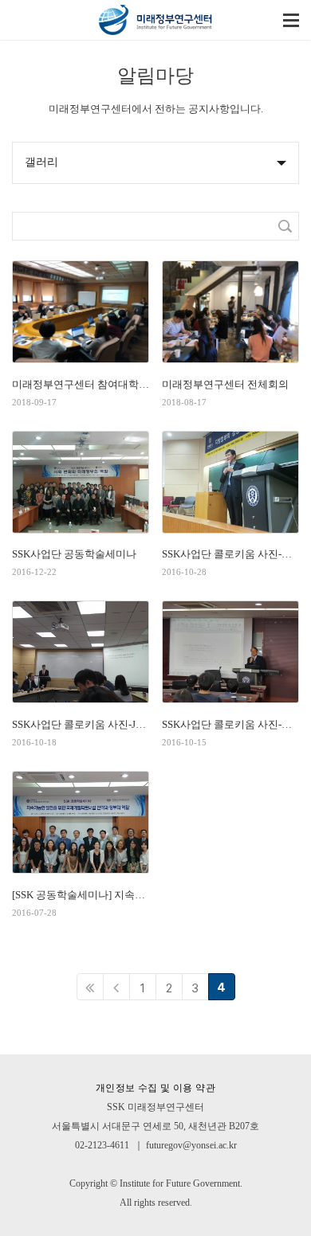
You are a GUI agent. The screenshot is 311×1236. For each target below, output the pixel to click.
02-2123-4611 (102, 1145)
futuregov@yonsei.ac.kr (191, 1145)
